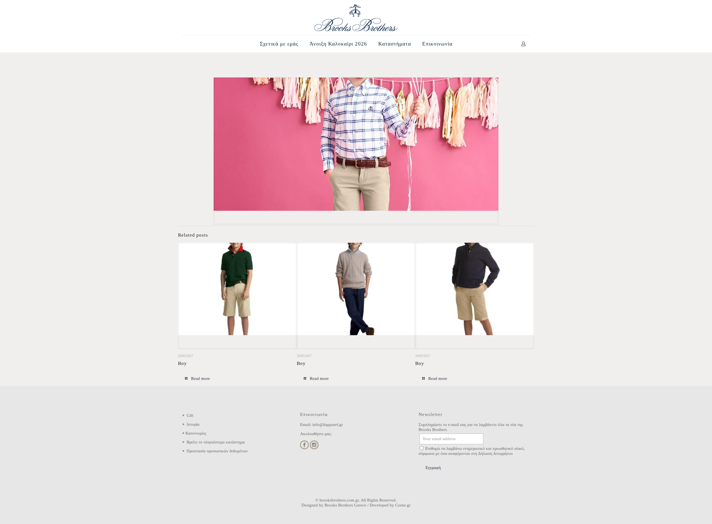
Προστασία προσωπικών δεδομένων (217, 451)
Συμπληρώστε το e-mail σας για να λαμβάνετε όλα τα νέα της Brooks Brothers (471, 427)
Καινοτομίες (196, 433)
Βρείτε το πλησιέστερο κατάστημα (216, 442)
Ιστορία (193, 424)
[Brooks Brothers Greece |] (356, 17)
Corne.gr (403, 505)
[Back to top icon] (685, 512)
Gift (190, 415)
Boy (182, 363)
